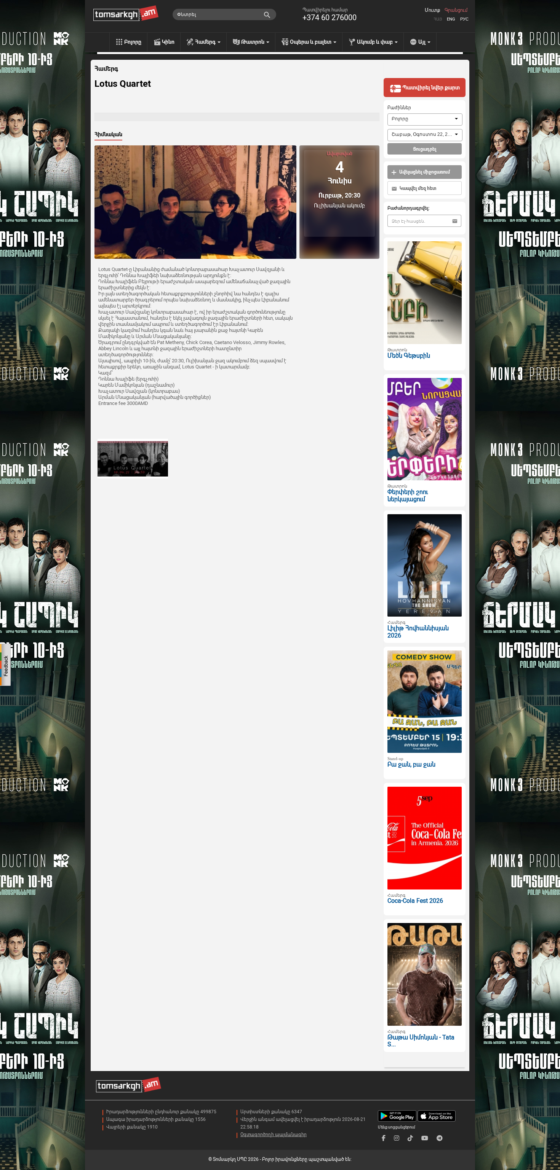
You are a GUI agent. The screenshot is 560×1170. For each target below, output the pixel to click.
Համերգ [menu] (206, 42)
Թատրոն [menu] (253, 42)
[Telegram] (440, 1138)
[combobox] (424, 119)
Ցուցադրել (424, 149)
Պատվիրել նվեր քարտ (430, 87)
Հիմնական (108, 134)
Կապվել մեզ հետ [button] (417, 188)
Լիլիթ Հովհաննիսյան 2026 (418, 632)
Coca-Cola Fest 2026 (415, 900)
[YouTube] (424, 1138)
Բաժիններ (399, 107)
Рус (464, 19)
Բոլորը (132, 42)
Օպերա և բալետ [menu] (311, 42)
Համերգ (106, 68)
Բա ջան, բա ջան (411, 764)
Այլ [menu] (422, 42)
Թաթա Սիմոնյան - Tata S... (420, 1041)
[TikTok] (410, 1138)
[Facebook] (384, 1138)
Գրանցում (456, 10)
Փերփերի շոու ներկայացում (407, 495)
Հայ (438, 19)
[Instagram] (396, 1138)
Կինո (168, 42)
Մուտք (432, 10)
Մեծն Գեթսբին (408, 355)
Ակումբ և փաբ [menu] (375, 42)
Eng (451, 19)
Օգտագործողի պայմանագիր (273, 1134)
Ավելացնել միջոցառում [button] (424, 172)
